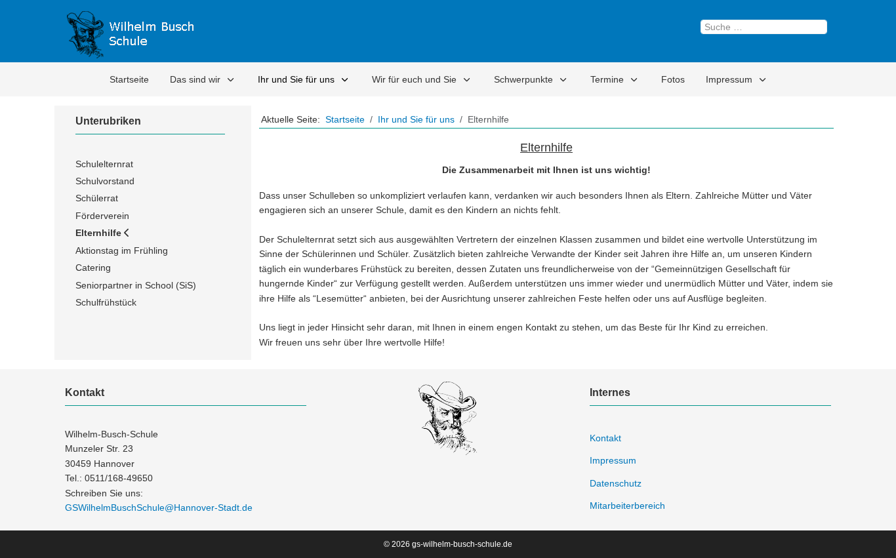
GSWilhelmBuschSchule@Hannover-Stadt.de (159, 507)
